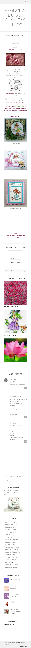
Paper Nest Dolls (8, 549)
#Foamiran (12, 532)
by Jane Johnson (15, 172)
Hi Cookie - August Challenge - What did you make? (15, 611)
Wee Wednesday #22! (11, 306)
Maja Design (13, 522)
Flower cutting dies (9, 527)
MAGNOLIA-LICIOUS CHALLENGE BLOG (15, 17)
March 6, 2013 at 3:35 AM (15, 381)
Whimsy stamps (8, 557)
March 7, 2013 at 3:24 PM (15, 396)
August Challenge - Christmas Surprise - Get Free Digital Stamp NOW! (12, 492)
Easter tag (15, 539)
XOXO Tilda (15, 557)
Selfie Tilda (16, 549)
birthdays (7, 559)
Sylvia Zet (13, 379)
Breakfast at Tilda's (9, 537)
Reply (26, 416)
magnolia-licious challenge (11, 567)
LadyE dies (17, 547)
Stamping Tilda (8, 552)
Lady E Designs (8, 529)
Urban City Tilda (16, 552)
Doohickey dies (8, 539)
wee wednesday (17, 262)
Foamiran (7, 522)
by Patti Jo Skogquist (15, 208)
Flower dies (7, 542)
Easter (16, 524)
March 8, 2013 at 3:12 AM (15, 425)
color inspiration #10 (9, 562)
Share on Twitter (16, 255)
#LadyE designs (8, 534)
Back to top (23, 646)
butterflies (13, 559)
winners (6, 532)
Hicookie (14, 542)
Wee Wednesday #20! (11, 364)
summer (14, 529)
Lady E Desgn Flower (9, 544)
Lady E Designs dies (9, 547)
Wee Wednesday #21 (10, 335)
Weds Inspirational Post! (10, 554)
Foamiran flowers (9, 524)
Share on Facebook (16, 251)
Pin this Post (16, 258)
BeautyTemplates (11, 642)
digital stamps (8, 564)
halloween (15, 564)
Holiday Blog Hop (14, 602)
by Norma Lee (15, 143)
